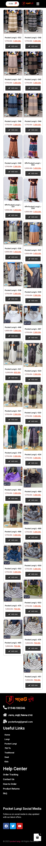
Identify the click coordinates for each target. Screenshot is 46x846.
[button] (37, 4)
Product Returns (11, 788)
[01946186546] (5, 707)
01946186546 (16, 708)
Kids (6, 761)
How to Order (10, 784)
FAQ (5, 793)
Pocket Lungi (11, 744)
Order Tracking (10, 774)
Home (7, 735)
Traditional (9, 753)
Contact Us (8, 779)
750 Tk (8, 748)
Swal (7, 757)
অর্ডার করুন (14, 46)
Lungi (7, 739)
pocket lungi (15, 841)
